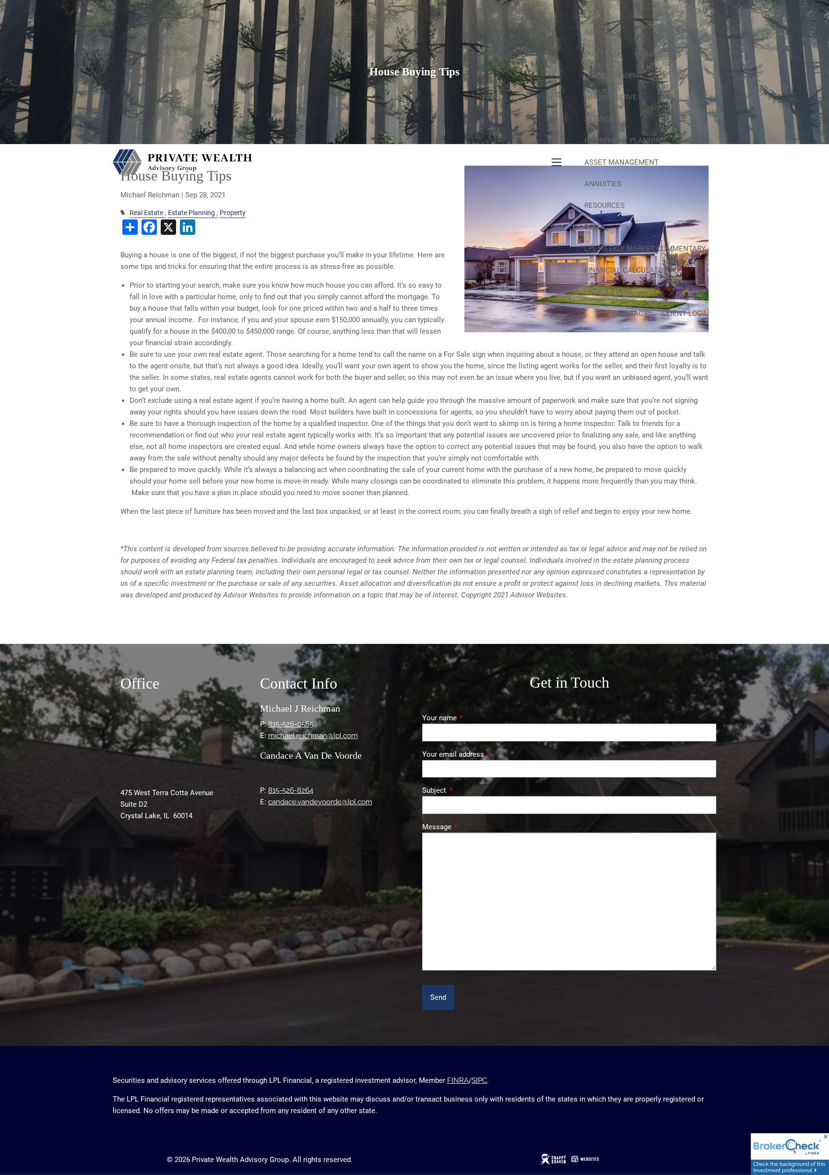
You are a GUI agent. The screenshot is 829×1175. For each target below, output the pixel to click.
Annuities (602, 184)
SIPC (479, 1080)
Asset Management (621, 162)
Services (600, 119)
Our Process (657, 54)
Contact (631, 313)
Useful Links (608, 292)
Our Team (602, 54)
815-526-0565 (290, 724)
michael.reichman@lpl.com (313, 735)
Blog (593, 227)
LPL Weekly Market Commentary (645, 248)
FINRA (458, 1080)
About (595, 32)
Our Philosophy (613, 76)
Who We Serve (610, 97)
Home (698, 11)
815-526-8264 (290, 790)
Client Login (685, 313)
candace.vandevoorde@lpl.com (320, 802)
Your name (474, 718)
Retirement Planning (624, 140)
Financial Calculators (628, 270)
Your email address (487, 754)
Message (471, 827)
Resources (604, 205)
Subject (468, 790)
